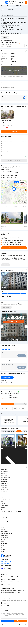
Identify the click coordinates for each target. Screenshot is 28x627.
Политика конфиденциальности (10, 581)
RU (23, 2)
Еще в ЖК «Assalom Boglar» (8, 431)
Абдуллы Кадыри (5, 535)
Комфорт (11, 436)
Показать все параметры (14, 160)
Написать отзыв (6, 377)
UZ (9, 568)
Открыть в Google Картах (7, 167)
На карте (3, 503)
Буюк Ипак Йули (4, 517)
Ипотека (3, 507)
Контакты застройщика (7, 404)
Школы (18, 206)
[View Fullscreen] (25, 202)
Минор (2, 541)
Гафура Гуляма (4, 531)
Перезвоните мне (7, 621)
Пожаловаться (6, 307)
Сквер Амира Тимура (6, 521)
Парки (11, 206)
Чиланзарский (4, 473)
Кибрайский (3, 497)
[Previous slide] (2, 326)
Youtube (5, 610)
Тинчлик (3, 529)
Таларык (3, 549)
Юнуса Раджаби (4, 537)
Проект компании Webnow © (9, 576)
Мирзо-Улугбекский (5, 477)
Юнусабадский (4, 483)
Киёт (2, 547)
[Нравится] (25, 45)
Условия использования (8, 579)
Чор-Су (2, 527)
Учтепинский (4, 493)
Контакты (21, 621)
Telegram (6, 603)
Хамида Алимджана (5, 519)
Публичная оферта (6, 584)
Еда (5, 206)
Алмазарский (4, 469)
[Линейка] (25, 195)
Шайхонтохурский (5, 489)
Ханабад (3, 551)
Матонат (3, 545)
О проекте (4, 574)
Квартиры (3, 501)
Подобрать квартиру (14, 247)
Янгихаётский (4, 485)
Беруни (2, 525)
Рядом (18, 431)
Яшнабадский (4, 481)
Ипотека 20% (5, 37)
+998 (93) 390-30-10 (6, 563)
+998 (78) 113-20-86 (6, 561)
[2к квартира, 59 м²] (7, 124)
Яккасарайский (4, 479)
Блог (2, 509)
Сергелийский (4, 487)
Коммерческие (4, 505)
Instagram (6, 608)
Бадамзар (3, 539)
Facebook (6, 605)
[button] (12, 445)
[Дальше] (26, 270)
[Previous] (23, 270)
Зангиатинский (4, 495)
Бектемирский (4, 471)
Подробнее (5, 264)
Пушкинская (3, 515)
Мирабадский (4, 475)
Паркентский (4, 491)
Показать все (14, 131)
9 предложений (24, 86)
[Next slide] (26, 326)
